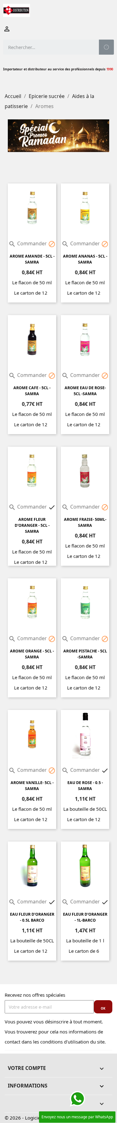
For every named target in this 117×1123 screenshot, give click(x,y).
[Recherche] (106, 47)
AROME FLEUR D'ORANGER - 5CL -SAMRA (32, 525)
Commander (28, 243)
